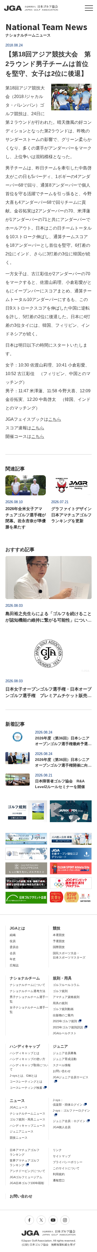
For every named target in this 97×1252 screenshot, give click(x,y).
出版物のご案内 (63, 1015)
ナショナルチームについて (27, 984)
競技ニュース (18, 1137)
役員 (13, 941)
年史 (13, 959)
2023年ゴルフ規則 (65, 1021)
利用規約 (59, 1174)
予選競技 (59, 941)
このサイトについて (66, 1168)
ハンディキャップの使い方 (27, 1059)
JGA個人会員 (62, 1127)
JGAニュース (18, 1107)
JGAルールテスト (65, 1033)
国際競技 (59, 947)
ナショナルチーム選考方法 (27, 991)
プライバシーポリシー (67, 1162)
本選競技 (59, 935)
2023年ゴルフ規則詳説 (68, 1027)
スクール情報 (62, 1065)
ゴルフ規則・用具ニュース (27, 1119)
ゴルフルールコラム (66, 984)
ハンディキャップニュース (27, 1125)
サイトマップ (62, 1156)
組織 (13, 935)
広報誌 (14, 965)
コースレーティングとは (26, 1081)
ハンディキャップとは (24, 1053)
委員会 (14, 947)
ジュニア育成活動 (65, 1059)
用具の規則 (60, 1003)
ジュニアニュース (21, 1131)
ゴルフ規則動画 (63, 1009)
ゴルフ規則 (60, 991)
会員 (13, 953)
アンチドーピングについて (27, 1171)
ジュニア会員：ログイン (69, 1121)
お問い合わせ (62, 1071)
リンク (57, 1150)
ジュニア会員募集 (65, 1053)
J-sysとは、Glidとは (23, 1075)
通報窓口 (59, 1180)
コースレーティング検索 (26, 1087)
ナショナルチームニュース (27, 1113)
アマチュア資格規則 (66, 997)
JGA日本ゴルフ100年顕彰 (27, 1183)
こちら (54, 419)
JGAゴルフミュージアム (26, 1177)
